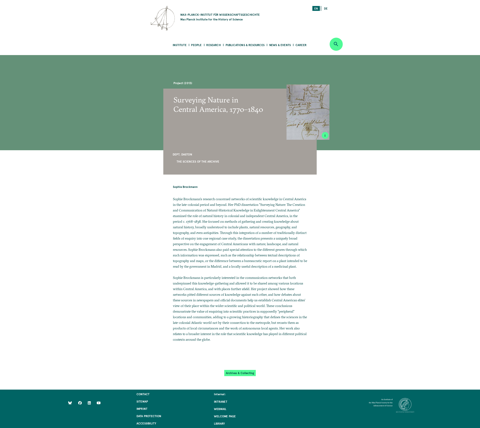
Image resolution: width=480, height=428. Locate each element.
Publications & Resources (245, 45)
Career (301, 45)
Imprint (141, 409)
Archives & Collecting (240, 372)
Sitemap (142, 401)
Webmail (220, 409)
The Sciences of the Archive (198, 161)
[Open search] (336, 44)
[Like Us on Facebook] (80, 403)
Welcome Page (225, 416)
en (316, 8)
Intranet (220, 401)
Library (219, 423)
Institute (180, 45)
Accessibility (146, 423)
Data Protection (148, 416)
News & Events (280, 45)
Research (213, 45)
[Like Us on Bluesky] (70, 403)
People (196, 45)
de (326, 8)
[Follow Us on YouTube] (98, 403)
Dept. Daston (182, 154)
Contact (142, 394)
